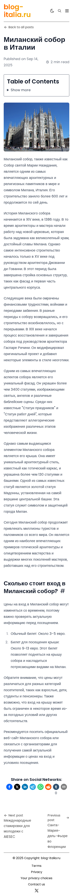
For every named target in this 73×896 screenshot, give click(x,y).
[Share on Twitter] (17, 787)
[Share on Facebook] (9, 787)
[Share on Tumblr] (56, 787)
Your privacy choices (36, 878)
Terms (36, 866)
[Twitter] (36, 890)
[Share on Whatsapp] (40, 787)
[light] (52, 11)
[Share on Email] (64, 787)
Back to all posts (21, 27)
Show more (21, 90)
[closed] (67, 11)
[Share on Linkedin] (25, 787)
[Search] (60, 11)
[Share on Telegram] (33, 787)
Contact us (36, 884)
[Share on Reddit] (48, 787)
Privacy (36, 872)
